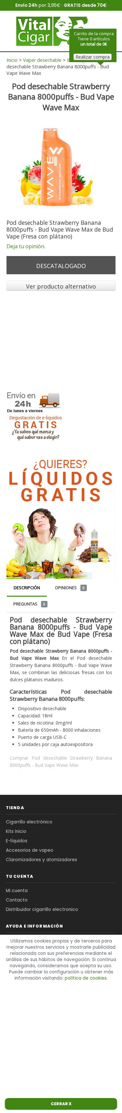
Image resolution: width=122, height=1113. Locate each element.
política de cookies (86, 978)
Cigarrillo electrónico (29, 822)
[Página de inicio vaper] (53, 31)
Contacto (17, 900)
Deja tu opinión (25, 246)
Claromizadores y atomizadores (41, 860)
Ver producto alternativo (61, 286)
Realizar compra (92, 57)
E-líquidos (16, 841)
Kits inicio (16, 831)
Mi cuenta (17, 891)
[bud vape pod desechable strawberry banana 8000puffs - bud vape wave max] (56, 167)
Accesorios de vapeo (29, 850)
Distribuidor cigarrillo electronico (42, 909)
